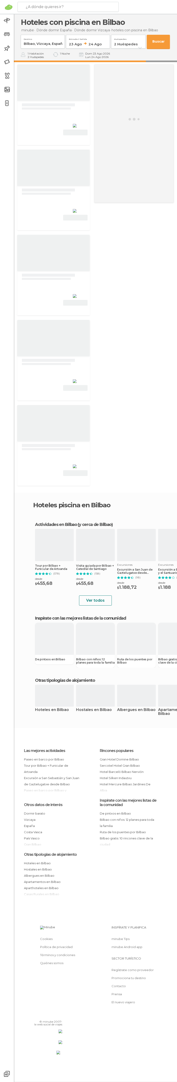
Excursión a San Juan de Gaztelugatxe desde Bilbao (134, 571)
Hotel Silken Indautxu (116, 778)
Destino (28, 38)
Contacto (119, 986)
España (29, 826)
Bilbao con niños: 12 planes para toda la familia (95, 661)
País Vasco (32, 838)
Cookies (46, 939)
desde (38, 578)
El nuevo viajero (123, 1002)
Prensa (117, 994)
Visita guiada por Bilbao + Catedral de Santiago (95, 567)
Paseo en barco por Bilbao (44, 759)
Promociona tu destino (129, 978)
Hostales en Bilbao (94, 710)
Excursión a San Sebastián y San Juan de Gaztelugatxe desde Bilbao (51, 781)
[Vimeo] (53, 1015)
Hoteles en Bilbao (52, 710)
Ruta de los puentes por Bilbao (134, 661)
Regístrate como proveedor (133, 970)
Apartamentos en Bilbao (42, 882)
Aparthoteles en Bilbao (41, 888)
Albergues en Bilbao (136, 710)
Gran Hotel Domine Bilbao (119, 759)
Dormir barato (34, 813)
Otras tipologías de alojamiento (50, 854)
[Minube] (8, 7)
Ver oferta (75, 132)
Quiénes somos (51, 963)
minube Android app (127, 947)
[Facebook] (41, 1015)
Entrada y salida (78, 38)
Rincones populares (116, 750)
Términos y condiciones (57, 955)
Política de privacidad (56, 947)
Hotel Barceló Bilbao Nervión (122, 772)
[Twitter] (47, 1015)
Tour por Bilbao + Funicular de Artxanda (51, 567)
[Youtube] (59, 1015)
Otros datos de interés (43, 805)
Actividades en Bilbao (56, 524)
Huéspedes (120, 38)
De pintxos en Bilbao (50, 659)
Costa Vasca (33, 832)
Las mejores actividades (44, 750)
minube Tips (121, 939)
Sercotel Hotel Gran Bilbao (120, 765)
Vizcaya (29, 819)
